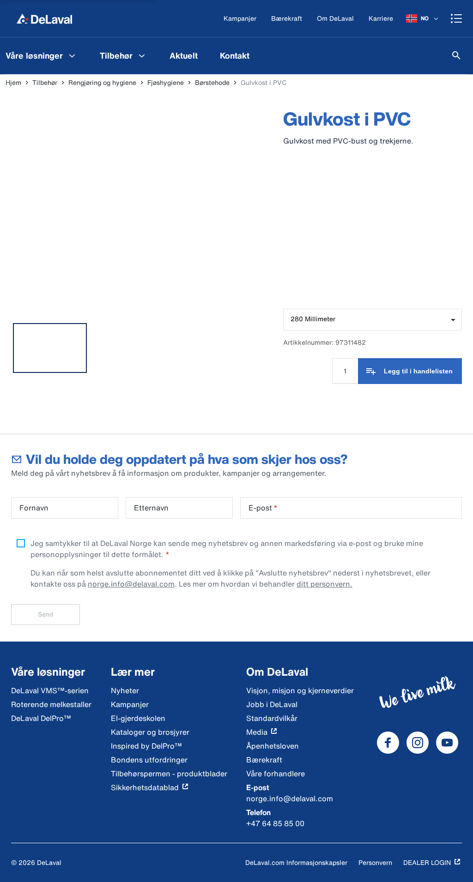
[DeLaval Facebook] (388, 743)
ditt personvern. (324, 583)
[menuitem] (123, 55)
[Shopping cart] (456, 18)
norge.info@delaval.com (131, 583)
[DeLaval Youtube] (447, 743)
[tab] (50, 348)
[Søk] (456, 55)
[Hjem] (44, 18)
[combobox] (372, 320)
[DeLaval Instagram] (417, 743)
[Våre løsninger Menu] (72, 55)
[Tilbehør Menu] (142, 55)
